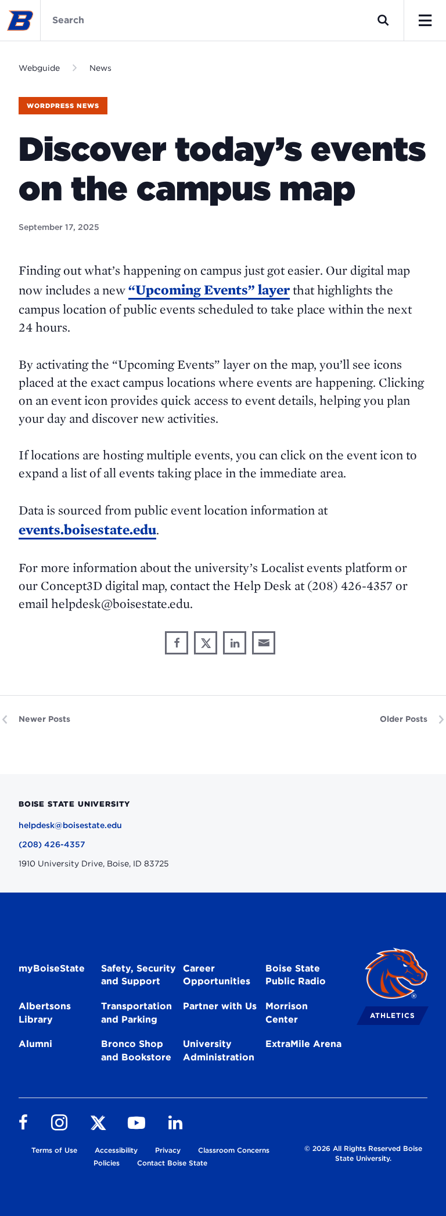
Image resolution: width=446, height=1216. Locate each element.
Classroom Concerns (233, 1150)
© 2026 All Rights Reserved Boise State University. (363, 1153)
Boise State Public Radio (295, 975)
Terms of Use (54, 1150)
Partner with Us (220, 1006)
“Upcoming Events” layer (209, 289)
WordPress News (63, 106)
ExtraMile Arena (303, 1043)
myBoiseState (52, 968)
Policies (106, 1163)
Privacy (168, 1150)
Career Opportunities (216, 975)
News (100, 68)
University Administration (218, 1050)
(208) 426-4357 (52, 844)
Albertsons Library (45, 1013)
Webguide (39, 68)
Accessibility (116, 1150)
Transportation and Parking (136, 1013)
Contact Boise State (172, 1163)
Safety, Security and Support (138, 975)
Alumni (35, 1043)
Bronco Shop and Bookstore (136, 1050)
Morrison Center (286, 1013)
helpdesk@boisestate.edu (70, 825)
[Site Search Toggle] (383, 20)
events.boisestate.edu (87, 529)
